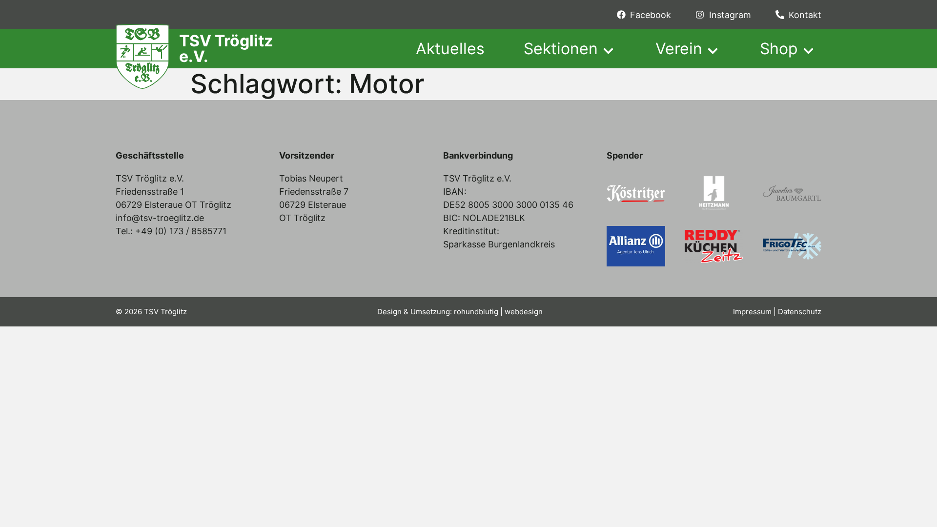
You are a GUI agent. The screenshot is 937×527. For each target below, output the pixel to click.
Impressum (752, 311)
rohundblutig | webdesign (498, 311)
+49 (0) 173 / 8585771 (180, 231)
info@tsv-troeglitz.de (160, 218)
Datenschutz (799, 311)
